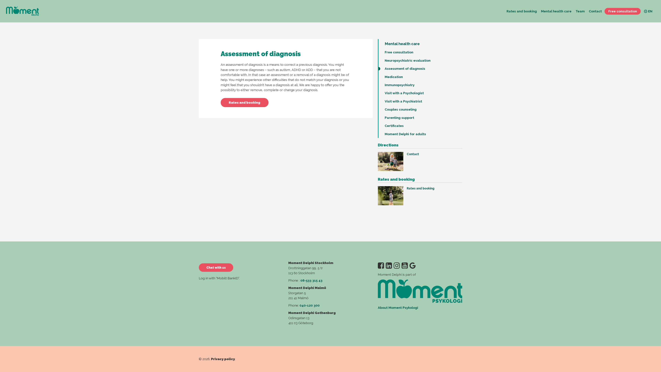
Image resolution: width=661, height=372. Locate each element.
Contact (413, 154)
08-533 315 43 (311, 280)
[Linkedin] (389, 265)
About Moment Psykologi (398, 307)
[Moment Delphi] (22, 11)
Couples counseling (401, 109)
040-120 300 (310, 305)
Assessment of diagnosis (405, 68)
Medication (394, 77)
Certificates (394, 126)
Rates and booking (244, 102)
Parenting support (399, 118)
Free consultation (399, 52)
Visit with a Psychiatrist (403, 101)
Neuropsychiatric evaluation (408, 60)
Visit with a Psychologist (404, 93)
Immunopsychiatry (400, 85)
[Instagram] (397, 265)
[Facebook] (381, 265)
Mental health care (402, 44)
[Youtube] (405, 265)
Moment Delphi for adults (405, 134)
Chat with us (216, 267)
